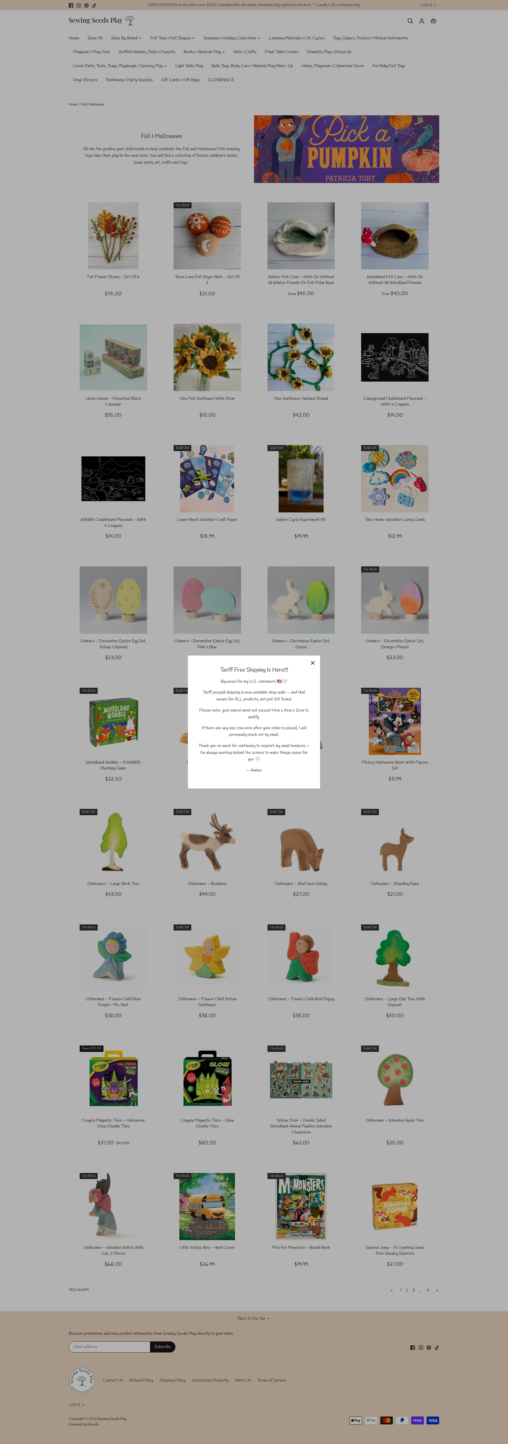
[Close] (313, 663)
